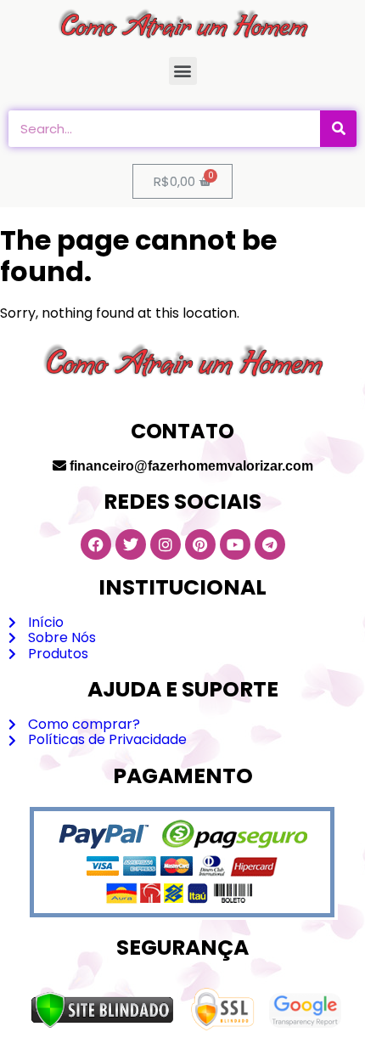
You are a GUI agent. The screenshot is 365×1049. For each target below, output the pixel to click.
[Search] (338, 128)
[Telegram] (270, 544)
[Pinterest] (200, 544)
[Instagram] (165, 544)
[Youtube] (235, 544)
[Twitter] (130, 544)
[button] (183, 71)
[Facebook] (96, 544)
